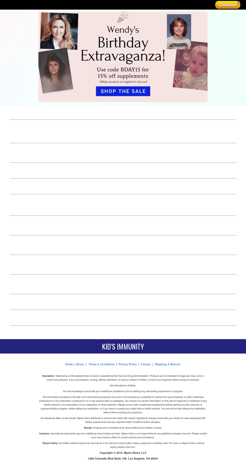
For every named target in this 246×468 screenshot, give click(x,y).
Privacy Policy (128, 364)
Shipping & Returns (168, 364)
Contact (146, 364)
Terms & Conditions (102, 364)
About (80, 364)
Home (69, 364)
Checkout (229, 4)
